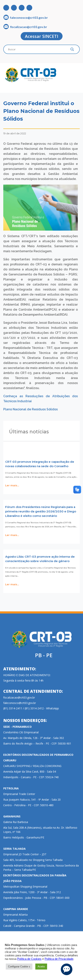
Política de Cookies (29, 958)
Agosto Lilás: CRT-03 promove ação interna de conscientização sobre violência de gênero (40, 559)
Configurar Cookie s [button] (19, 966)
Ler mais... (12, 485)
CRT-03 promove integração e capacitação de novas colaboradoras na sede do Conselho (39, 464)
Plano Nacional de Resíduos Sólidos (30, 409)
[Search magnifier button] (72, 50)
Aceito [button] (41, 966)
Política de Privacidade (59, 958)
